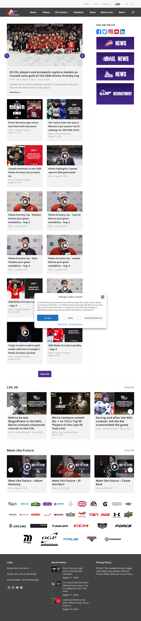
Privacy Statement (76, 324)
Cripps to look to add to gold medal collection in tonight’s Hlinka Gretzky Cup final (24, 349)
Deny (70, 318)
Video (50, 176)
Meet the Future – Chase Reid (113, 482)
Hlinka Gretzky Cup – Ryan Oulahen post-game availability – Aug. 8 (22, 262)
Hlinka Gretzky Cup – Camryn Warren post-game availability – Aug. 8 (64, 218)
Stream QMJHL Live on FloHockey (23, 579)
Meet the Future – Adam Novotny (25, 482)
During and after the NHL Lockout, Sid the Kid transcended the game (114, 421)
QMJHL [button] (106, 4)
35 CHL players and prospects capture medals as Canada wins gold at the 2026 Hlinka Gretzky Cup (44, 74)
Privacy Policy (125, 573)
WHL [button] (87, 4)
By (26, 79)
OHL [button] (96, 4)
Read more (14, 92)
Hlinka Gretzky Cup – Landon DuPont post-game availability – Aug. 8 (64, 262)
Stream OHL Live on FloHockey (21, 573)
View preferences (93, 318)
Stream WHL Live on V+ (18, 568)
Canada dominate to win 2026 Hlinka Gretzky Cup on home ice (24, 172)
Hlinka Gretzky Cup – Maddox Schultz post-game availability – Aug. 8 (24, 218)
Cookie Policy (62, 324)
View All (129, 387)
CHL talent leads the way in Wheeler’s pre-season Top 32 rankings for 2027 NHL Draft (64, 126)
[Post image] (56, 569)
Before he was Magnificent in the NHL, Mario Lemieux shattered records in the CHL (26, 423)
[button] (102, 296)
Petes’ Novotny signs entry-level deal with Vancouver (73, 571)
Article (12, 79)
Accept (47, 318)
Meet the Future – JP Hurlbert (66, 482)
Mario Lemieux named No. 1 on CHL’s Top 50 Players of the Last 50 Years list (68, 423)
